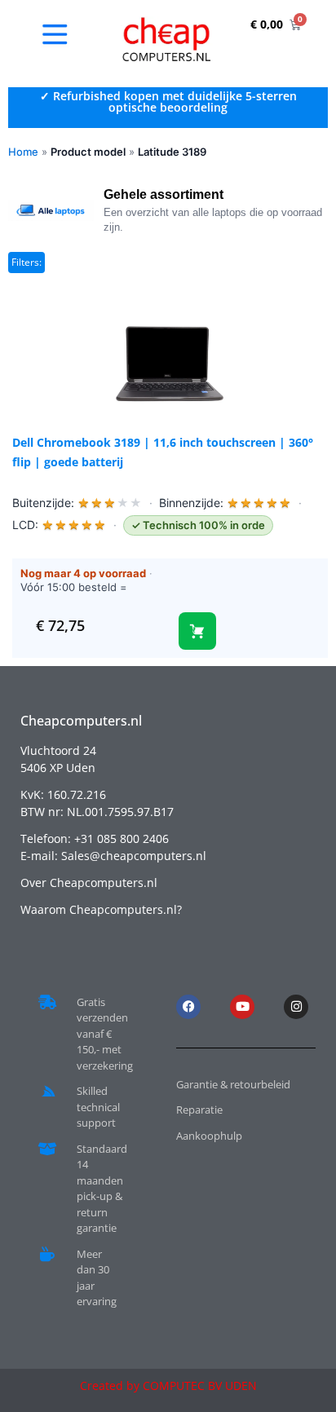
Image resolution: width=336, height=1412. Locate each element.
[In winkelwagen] (197, 631)
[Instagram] (296, 1007)
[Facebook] (188, 1007)
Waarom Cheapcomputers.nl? (101, 909)
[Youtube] (242, 1007)
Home (23, 151)
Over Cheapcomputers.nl (88, 882)
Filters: (26, 262)
